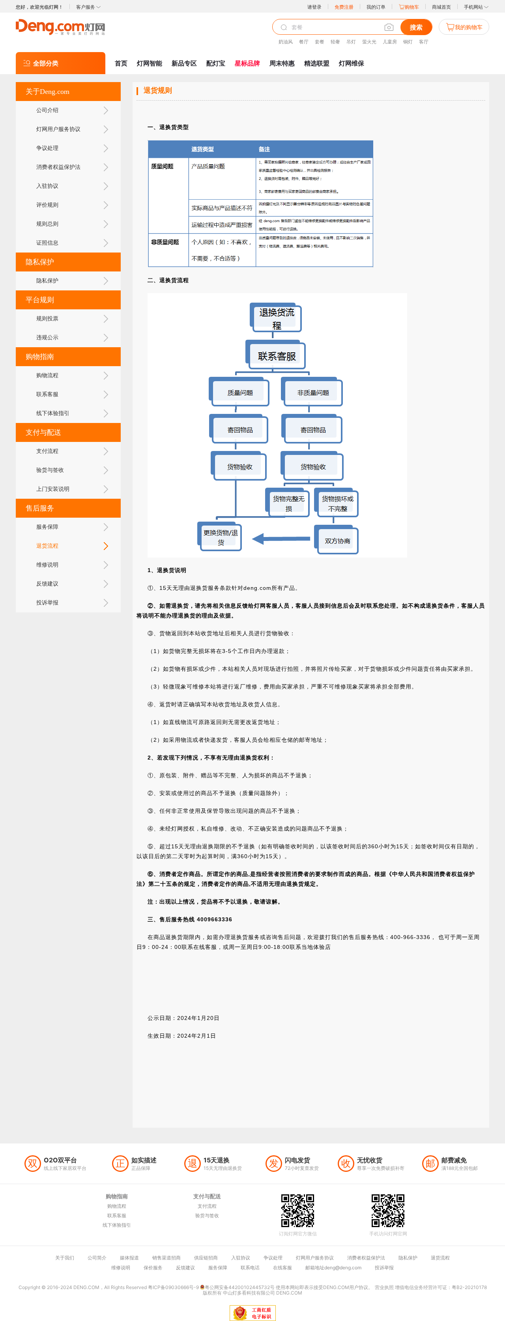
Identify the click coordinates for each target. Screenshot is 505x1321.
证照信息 (47, 243)
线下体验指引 (52, 413)
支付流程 (47, 451)
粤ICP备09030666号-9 (173, 1287)
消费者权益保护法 (58, 167)
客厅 (423, 42)
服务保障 (47, 527)
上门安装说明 (52, 489)
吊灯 (351, 42)
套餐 (319, 42)
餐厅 (304, 42)
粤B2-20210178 (469, 1287)
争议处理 (47, 148)
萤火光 (369, 42)
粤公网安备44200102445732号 (240, 1287)
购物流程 (47, 375)
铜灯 (408, 42)
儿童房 (390, 42)
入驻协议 (47, 186)
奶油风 (286, 42)
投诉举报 (47, 603)
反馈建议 (47, 584)
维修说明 (47, 565)
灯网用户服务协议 (58, 129)
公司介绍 (47, 110)
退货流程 (47, 546)
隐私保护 (47, 281)
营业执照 (384, 1287)
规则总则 (47, 224)
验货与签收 (50, 470)
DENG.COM (289, 1293)
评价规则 (47, 205)
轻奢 (335, 42)
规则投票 (47, 319)
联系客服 (47, 394)
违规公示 (47, 338)
